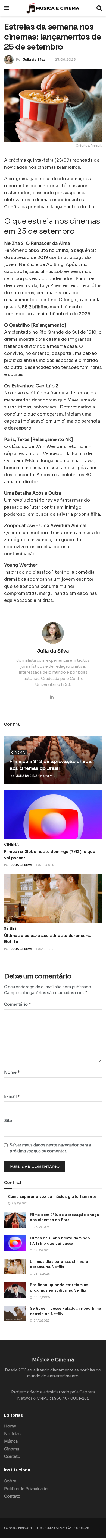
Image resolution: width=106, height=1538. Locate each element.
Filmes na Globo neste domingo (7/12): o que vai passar (60, 1240)
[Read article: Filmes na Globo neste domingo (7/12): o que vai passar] (53, 814)
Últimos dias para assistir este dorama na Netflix (59, 1264)
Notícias (12, 1433)
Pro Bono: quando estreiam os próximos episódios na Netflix (59, 1287)
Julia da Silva (34, 59)
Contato (12, 1456)
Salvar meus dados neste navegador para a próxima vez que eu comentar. (50, 1148)
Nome (12, 1072)
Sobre (10, 1481)
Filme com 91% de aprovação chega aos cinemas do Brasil (64, 1217)
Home (10, 1426)
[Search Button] (99, 8)
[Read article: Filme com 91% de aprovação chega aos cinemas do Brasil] (15, 1220)
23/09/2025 (65, 59)
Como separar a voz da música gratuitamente (52, 1196)
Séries (10, 928)
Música (11, 1441)
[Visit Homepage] (53, 8)
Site (8, 1120)
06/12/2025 (45, 949)
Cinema (18, 752)
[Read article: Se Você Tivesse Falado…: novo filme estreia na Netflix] (15, 1313)
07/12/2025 (51, 776)
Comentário (17, 1004)
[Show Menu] (6, 8)
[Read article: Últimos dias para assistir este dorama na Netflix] (53, 898)
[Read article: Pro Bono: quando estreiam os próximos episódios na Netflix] (15, 1290)
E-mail (12, 1096)
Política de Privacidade (26, 1488)
